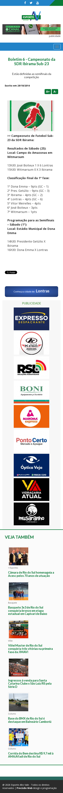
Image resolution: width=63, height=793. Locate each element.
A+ (48, 91)
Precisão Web (24, 788)
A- (55, 91)
